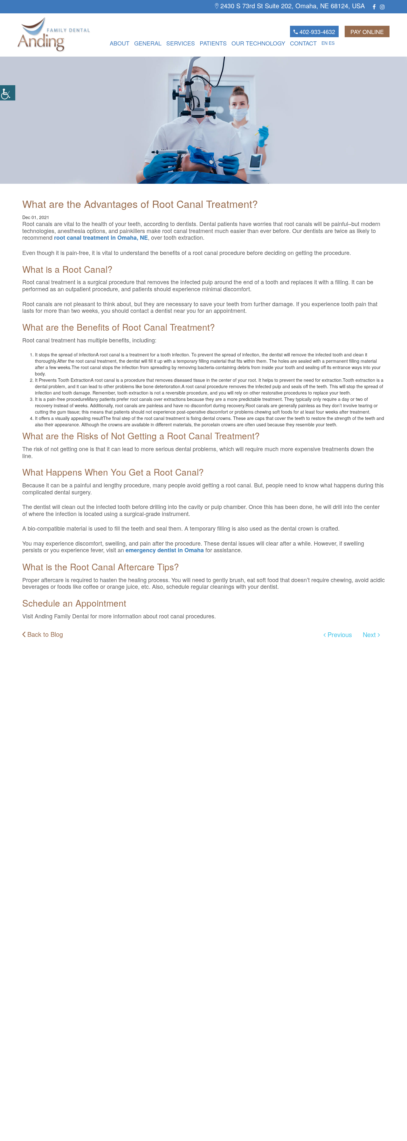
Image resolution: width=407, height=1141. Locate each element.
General (148, 43)
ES (332, 43)
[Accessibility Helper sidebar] (7, 92)
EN (324, 43)
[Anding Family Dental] (42, 34)
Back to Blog (44, 634)
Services (180, 43)
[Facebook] (374, 6)
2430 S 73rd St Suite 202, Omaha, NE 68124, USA (291, 6)
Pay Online (367, 31)
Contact (303, 43)
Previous (339, 634)
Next (370, 634)
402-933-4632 (316, 31)
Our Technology (258, 43)
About (119, 43)
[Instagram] (382, 6)
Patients (213, 43)
